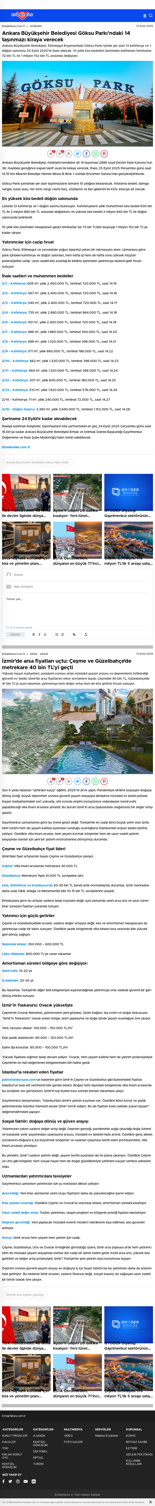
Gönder (15, 634)
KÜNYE (131, 1435)
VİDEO (68, 1435)
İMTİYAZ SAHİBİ (136, 1442)
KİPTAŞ (38, 1457)
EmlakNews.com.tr (13, 26)
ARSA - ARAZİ (39, 654)
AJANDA (39, 1435)
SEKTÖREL (40, 1451)
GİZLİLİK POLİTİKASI (139, 1454)
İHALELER (9, 1442)
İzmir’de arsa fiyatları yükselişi (25, 1295)
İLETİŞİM (131, 1448)
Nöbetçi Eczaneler (106, 1435)
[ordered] (57, 634)
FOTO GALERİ (73, 1442)
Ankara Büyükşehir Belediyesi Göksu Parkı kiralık (37, 462)
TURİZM (38, 1464)
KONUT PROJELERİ (14, 1435)
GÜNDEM (36, 26)
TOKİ (5, 1448)
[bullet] (62, 634)
